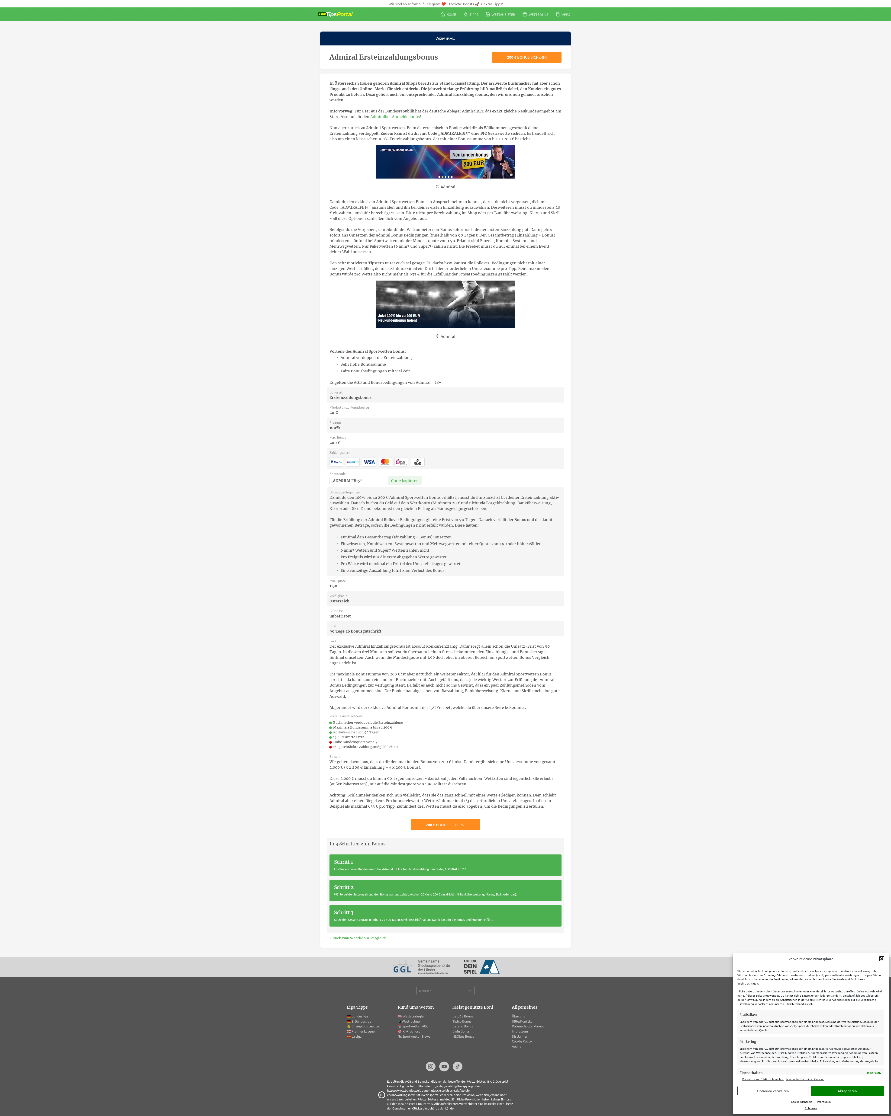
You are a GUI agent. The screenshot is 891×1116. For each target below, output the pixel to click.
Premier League (363, 1031)
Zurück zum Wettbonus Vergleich (357, 937)
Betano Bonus (462, 1026)
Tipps (473, 14)
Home (451, 14)
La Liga (357, 1036)
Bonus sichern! (527, 57)
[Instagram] (431, 1067)
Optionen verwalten (773, 1091)
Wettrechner (411, 1021)
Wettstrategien (414, 1016)
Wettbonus (538, 14)
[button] (881, 958)
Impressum (824, 1101)
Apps (565, 14)
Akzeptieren (847, 1091)
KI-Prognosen (412, 1031)
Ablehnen (811, 1108)
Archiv (516, 1046)
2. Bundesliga (361, 1021)
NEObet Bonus (463, 1036)
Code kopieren (405, 480)
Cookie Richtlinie (801, 1101)
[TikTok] (457, 1067)
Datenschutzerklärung (528, 1026)
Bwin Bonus (461, 1031)
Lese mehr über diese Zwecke (805, 1079)
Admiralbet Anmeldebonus (395, 116)
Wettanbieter (503, 14)
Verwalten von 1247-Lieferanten (763, 1079)
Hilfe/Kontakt (522, 1021)
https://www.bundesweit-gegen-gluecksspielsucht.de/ (424, 1090)
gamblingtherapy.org (458, 1086)
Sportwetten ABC (415, 1026)
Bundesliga (360, 1016)
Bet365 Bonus (462, 1016)
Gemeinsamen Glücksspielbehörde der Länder (423, 1108)
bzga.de (437, 1086)
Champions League (365, 1026)
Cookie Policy (522, 1041)
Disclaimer (519, 1036)
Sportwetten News (416, 1036)
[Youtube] (444, 1067)
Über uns (518, 1016)
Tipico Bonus (461, 1021)
